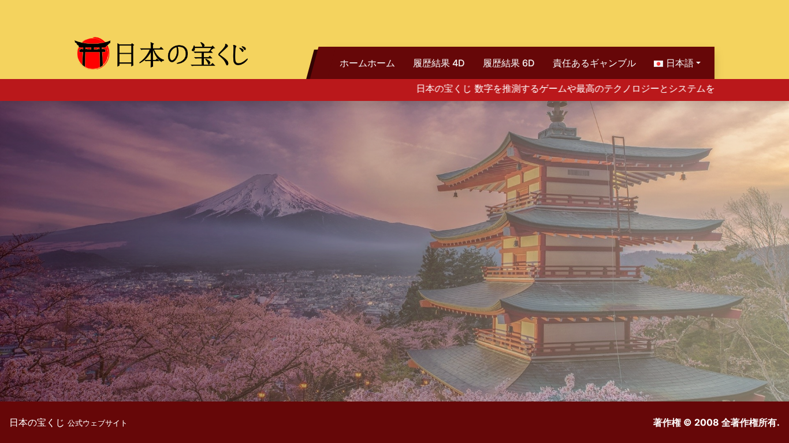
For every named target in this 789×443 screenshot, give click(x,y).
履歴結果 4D (439, 63)
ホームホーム (367, 63)
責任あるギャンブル (594, 63)
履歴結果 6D (509, 63)
